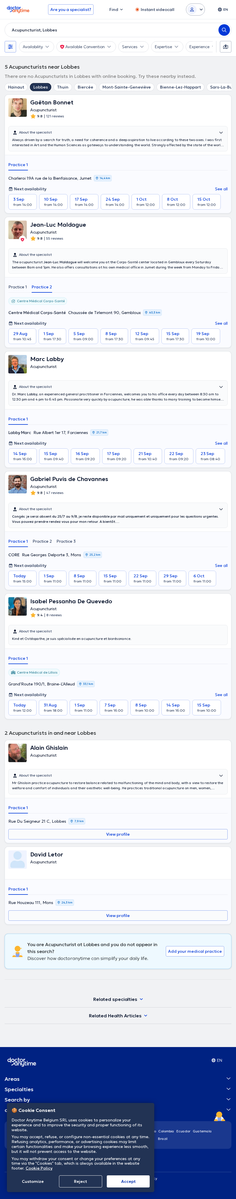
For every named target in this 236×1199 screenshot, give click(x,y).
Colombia (166, 1131)
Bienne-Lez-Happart (180, 87)
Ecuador (183, 1131)
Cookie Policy (39, 1168)
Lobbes (40, 87)
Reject (80, 1181)
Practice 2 (42, 287)
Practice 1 (18, 164)
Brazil (163, 1138)
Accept (128, 1181)
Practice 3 (66, 541)
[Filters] (10, 46)
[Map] (225, 46)
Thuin (62, 87)
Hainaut (16, 87)
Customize (33, 1181)
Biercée (85, 87)
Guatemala (202, 1131)
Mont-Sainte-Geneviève (126, 87)
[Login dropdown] (195, 9)
